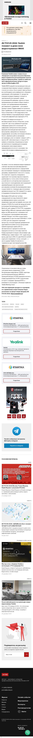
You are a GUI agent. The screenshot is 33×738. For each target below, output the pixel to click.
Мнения (4, 702)
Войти (24, 711)
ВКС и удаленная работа (7, 306)
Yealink (17, 304)
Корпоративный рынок (7, 309)
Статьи (4, 707)
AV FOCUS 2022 (5, 304)
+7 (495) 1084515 (7, 687)
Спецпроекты (6, 712)
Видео (3, 709)
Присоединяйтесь (17, 294)
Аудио (22, 304)
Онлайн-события (24, 697)
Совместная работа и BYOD (21, 309)
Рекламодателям (24, 708)
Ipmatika (12, 304)
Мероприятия (23, 701)
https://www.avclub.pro (13, 296)
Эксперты (21, 704)
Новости (4, 700)
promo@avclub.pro (7, 690)
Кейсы (3, 704)
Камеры (17, 306)
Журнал (4, 697)
